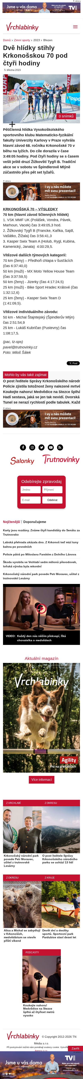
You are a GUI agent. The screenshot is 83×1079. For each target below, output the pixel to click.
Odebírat (52, 500)
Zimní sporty (22, 40)
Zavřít (75, 1048)
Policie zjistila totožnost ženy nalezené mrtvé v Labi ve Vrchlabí (41, 386)
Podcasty (32, 952)
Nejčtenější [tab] (11, 522)
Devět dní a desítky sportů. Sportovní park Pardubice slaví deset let (59, 934)
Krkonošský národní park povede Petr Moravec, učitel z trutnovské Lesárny (21, 860)
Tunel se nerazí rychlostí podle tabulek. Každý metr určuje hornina (41, 402)
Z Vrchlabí (13, 803)
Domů (7, 40)
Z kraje (50, 877)
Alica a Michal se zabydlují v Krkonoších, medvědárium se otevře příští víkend (22, 935)
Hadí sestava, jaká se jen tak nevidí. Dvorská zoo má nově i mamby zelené (41, 397)
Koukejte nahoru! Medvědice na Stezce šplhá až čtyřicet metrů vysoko (41, 392)
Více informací (41, 779)
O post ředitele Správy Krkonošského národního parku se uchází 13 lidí (41, 381)
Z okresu (51, 803)
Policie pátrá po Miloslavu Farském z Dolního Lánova (39, 554)
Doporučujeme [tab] (34, 522)
